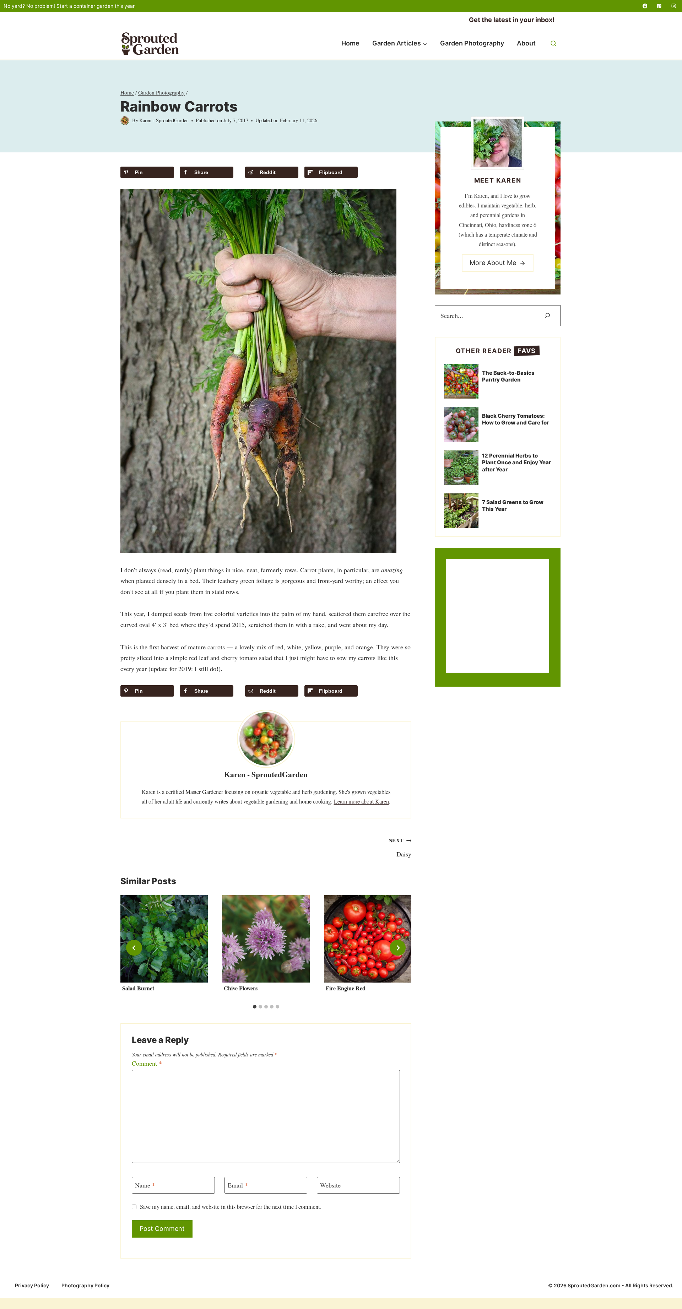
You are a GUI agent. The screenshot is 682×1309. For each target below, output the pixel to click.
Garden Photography (472, 43)
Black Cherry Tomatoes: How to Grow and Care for (515, 419)
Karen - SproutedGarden (164, 120)
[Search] (547, 316)
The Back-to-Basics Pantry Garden (508, 376)
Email (238, 1185)
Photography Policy (85, 1285)
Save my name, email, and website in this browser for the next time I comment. (230, 1207)
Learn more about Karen (361, 801)
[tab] (254, 1006)
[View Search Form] (553, 44)
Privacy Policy (32, 1285)
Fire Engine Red (346, 988)
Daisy (400, 847)
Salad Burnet (138, 988)
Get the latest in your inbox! (511, 19)
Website (330, 1185)
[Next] (398, 948)
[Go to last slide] (134, 948)
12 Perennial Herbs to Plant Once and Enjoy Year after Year (516, 462)
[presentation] (164, 939)
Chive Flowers (241, 988)
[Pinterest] (659, 6)
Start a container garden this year (95, 6)
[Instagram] (673, 6)
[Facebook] (645, 6)
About (526, 43)
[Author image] (124, 120)
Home (350, 43)
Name (145, 1185)
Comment (147, 1063)
